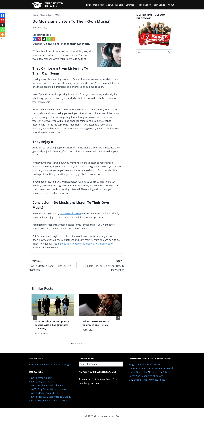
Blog (131, 364)
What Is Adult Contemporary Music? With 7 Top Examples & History (52, 325)
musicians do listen (70, 213)
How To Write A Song (40, 377)
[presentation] (53, 305)
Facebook (45, 364)
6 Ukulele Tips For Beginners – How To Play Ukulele (104, 265)
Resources (155, 372)
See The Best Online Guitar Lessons (48, 400)
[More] (53, 39)
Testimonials (143, 364)
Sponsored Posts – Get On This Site (104, 4)
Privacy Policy (157, 379)
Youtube (33, 364)
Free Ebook (145, 4)
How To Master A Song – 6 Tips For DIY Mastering (50, 265)
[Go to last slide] (35, 317)
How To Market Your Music (43, 393)
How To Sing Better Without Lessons (48, 389)
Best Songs (159, 4)
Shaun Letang (41, 27)
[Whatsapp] (49, 39)
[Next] (118, 317)
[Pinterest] (39, 39)
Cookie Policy (141, 379)
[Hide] (1, 39)
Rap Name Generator (153, 368)
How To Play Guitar (39, 381)
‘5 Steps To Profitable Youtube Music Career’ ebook (85, 243)
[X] (44, 39)
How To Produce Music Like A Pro (47, 385)
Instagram (67, 364)
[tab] (71, 343)
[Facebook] (35, 39)
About (171, 4)
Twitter (56, 364)
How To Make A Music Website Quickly (50, 396)
